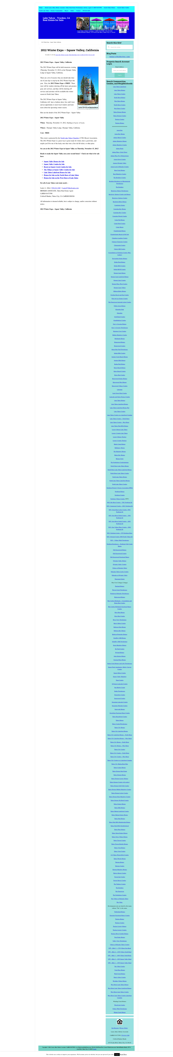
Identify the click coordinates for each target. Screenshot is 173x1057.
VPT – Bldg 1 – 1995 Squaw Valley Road (119, 963)
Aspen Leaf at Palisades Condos (120, 167)
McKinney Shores (120, 448)
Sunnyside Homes (120, 709)
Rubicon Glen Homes (120, 627)
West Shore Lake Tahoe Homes (119, 984)
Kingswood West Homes (120, 382)
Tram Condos (119, 680)
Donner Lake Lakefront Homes (119, 277)
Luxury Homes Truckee (119, 437)
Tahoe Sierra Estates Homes (119, 833)
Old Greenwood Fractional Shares (119, 557)
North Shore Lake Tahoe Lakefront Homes (120, 470)
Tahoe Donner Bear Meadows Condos (119, 797)
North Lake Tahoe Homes (119, 477)
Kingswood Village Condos (119, 386)
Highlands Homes (120, 338)
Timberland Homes (119, 912)
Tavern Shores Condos (119, 880)
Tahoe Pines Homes (119, 829)
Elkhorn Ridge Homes (119, 291)
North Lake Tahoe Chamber (69, 138)
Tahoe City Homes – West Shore (120, 746)
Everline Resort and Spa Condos (120, 295)
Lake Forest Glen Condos (120, 393)
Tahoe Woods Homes (120, 859)
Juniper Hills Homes (119, 360)
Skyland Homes (119, 652)
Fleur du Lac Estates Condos (120, 298)
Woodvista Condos (119, 1005)
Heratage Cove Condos (119, 331)
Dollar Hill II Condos (120, 269)
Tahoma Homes (119, 862)
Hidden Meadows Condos (119, 335)
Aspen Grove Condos (120, 159)
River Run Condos (120, 616)
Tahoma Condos (119, 866)
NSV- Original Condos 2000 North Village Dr (120, 537)
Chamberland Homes (120, 231)
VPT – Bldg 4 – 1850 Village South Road (119, 952)
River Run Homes (120, 612)
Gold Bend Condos (119, 317)
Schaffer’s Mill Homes (119, 638)
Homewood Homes (119, 342)
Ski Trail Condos (119, 649)
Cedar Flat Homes (120, 220)
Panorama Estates (120, 579)
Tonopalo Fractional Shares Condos (120, 915)
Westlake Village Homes (120, 981)
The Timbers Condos (120, 884)
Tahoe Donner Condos (119, 116)
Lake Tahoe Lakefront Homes (119, 404)
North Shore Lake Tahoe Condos (119, 473)
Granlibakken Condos (120, 320)
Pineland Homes (119, 586)
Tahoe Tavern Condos (120, 840)
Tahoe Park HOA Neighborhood (120, 826)
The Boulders (119, 187)
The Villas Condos (119, 966)
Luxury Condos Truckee (120, 440)
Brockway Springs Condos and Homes (120, 194)
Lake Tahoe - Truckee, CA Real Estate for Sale (56, 19)
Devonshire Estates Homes (119, 258)
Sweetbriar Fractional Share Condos (120, 713)
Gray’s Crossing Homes (119, 324)
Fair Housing (115, 1028)
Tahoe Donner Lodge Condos (119, 793)
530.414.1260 (55, 188)
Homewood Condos (119, 346)
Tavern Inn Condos (119, 877)
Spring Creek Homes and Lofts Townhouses (119, 663)
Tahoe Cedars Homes (120, 767)
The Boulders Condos (120, 177)
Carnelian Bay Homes (120, 209)
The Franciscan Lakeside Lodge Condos (119, 302)
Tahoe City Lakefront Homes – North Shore (119, 735)
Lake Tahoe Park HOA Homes (119, 426)
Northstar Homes (119, 491)
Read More (123, 1054)
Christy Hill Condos (119, 249)
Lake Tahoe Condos (119, 94)
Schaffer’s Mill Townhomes (119, 641)
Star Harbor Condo (119, 687)
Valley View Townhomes (120, 941)
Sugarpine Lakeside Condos (120, 702)
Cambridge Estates (119, 205)
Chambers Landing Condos (119, 238)
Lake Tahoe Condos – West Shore (119, 422)
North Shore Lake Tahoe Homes (120, 466)
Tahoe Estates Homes (120, 804)
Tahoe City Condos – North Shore (119, 753)
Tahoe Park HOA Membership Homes (119, 822)
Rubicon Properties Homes (119, 634)
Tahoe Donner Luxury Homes (119, 778)
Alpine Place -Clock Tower (119, 152)
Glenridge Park (119, 309)
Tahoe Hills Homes (119, 808)
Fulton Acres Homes (119, 306)
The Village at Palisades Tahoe (119, 899)
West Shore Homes (119, 101)
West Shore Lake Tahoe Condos (120, 992)
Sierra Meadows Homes (119, 645)
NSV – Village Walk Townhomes (119, 540)
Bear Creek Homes (119, 170)
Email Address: (119, 67)
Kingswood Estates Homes (119, 378)
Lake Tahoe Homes (119, 90)
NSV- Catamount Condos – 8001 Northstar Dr (120, 506)
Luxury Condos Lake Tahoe (120, 433)
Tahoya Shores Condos (119, 873)
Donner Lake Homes (120, 273)
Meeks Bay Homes (119, 455)
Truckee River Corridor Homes (119, 934)
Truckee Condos (119, 119)
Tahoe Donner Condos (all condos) (120, 782)
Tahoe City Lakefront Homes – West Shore (120, 738)
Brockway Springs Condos (119, 198)
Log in (94, 1049)
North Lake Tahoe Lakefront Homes (119, 480)
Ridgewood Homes (119, 597)
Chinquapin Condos (119, 245)
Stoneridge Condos (119, 695)
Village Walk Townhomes (119, 1009)
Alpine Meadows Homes (120, 141)
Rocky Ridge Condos (120, 623)
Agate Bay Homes (120, 134)
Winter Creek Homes (120, 1012)
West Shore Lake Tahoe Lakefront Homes (119, 988)
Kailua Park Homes (119, 364)
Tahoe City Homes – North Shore (119, 742)
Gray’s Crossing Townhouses (120, 328)
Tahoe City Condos (119, 749)
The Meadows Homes (120, 451)
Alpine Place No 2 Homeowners (120, 156)
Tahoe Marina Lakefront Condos (120, 811)
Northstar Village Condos (117, 499)
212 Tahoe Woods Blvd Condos (120, 855)
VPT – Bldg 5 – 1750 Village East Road (119, 948)
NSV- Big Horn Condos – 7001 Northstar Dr (119, 502)
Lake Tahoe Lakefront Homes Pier (119, 408)
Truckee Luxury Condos (120, 930)
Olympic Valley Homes (119, 561)
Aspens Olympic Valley (119, 163)
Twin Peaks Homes (119, 937)
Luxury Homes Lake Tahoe (119, 429)
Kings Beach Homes (119, 368)
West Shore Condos (119, 108)
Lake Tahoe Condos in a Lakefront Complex (119, 415)
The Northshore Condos (119, 895)
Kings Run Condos (119, 375)
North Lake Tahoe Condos (119, 484)
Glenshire (119, 313)
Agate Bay (120, 130)
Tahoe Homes (120, 720)
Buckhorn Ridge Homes (120, 202)
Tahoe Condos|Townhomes (119, 724)
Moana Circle (119, 459)
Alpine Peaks (119, 148)
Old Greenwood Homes (119, 550)
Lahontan (119, 389)
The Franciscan (119, 891)
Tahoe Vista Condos (119, 851)
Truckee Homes (119, 123)
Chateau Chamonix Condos (119, 242)
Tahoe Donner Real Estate (119, 771)
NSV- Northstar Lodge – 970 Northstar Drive (119, 533)
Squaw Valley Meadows (119, 676)
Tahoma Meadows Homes (119, 869)
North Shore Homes (119, 97)
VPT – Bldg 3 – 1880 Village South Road (120, 955)
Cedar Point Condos (119, 223)
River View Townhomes (119, 620)
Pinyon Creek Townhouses (119, 590)
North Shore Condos (119, 105)
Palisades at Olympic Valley (119, 575)
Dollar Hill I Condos (119, 266)
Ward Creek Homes (119, 974)
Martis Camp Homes (119, 444)
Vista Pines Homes (119, 970)
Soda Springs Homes (120, 656)
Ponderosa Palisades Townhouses (119, 593)
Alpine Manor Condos (119, 137)
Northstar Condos (120, 495)
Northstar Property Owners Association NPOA (120, 488)
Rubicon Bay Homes (120, 631)
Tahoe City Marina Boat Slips (119, 764)
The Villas (120, 902)
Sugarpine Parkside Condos (119, 706)
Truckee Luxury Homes (119, 926)
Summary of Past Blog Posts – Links (119, 56)
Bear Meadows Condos (119, 174)
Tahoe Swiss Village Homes (119, 837)
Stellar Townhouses (119, 691)
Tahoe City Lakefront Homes (120, 731)
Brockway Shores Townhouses (119, 191)
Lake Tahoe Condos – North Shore (119, 419)
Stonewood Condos (119, 698)
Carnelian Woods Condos (120, 216)
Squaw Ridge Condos (120, 673)
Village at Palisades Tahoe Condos (119, 944)
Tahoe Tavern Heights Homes (119, 844)
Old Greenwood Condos (120, 553)
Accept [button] (117, 1054)
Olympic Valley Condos (119, 564)
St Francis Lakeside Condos (119, 684)
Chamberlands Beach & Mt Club (119, 234)
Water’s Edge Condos (120, 977)
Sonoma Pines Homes (120, 660)
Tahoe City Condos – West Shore (119, 757)
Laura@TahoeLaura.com (70, 188)
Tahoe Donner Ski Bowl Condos (120, 800)
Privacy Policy (124, 1028)
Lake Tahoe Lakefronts (119, 86)
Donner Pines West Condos (119, 284)
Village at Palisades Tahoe (119, 568)
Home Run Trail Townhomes (120, 349)
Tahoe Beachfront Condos (119, 716)
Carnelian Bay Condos (119, 212)
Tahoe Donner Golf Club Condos (119, 786)
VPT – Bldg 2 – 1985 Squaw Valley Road (119, 959)
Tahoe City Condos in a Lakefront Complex (119, 760)
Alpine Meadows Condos (120, 145)
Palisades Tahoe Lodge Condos (119, 572)
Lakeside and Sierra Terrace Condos (120, 397)
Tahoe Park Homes (119, 818)
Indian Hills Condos (119, 353)
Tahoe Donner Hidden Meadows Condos (119, 789)
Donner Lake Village (120, 287)
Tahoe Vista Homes (119, 848)
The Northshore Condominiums (120, 462)
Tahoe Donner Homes (120, 112)
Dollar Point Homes (119, 262)
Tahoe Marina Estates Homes (120, 815)
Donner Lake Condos (120, 280)
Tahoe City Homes (119, 727)
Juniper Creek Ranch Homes (120, 357)
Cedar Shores (119, 227)
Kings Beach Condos (120, 371)
